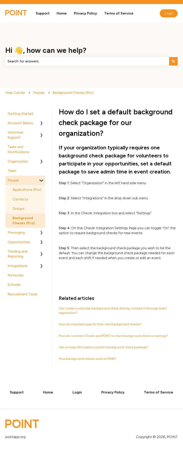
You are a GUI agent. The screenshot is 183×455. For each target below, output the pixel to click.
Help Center (15, 93)
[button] (41, 123)
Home (62, 13)
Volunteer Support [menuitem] (15, 134)
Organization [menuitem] (18, 161)
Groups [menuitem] (18, 208)
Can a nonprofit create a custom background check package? (103, 347)
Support (43, 13)
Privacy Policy (85, 13)
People (38, 93)
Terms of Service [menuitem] (158, 392)
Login (168, 13)
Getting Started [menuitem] (20, 113)
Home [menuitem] (48, 392)
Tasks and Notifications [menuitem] (18, 149)
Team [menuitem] (12, 171)
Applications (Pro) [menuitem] (26, 189)
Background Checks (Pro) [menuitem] (23, 220)
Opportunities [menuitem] (19, 242)
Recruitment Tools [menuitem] (22, 294)
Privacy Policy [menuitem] (113, 392)
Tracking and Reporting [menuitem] (17, 253)
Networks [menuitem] (16, 275)
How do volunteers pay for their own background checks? (100, 324)
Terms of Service (118, 13)
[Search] (173, 61)
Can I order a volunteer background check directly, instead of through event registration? (113, 311)
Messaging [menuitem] (16, 232)
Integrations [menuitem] (17, 266)
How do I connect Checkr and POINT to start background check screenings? (113, 336)
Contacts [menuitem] (20, 199)
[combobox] (87, 61)
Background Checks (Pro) (73, 93)
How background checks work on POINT (87, 359)
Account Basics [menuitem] (20, 123)
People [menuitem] (13, 180)
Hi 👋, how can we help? (45, 50)
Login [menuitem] (77, 392)
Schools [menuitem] (14, 284)
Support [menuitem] (17, 392)
